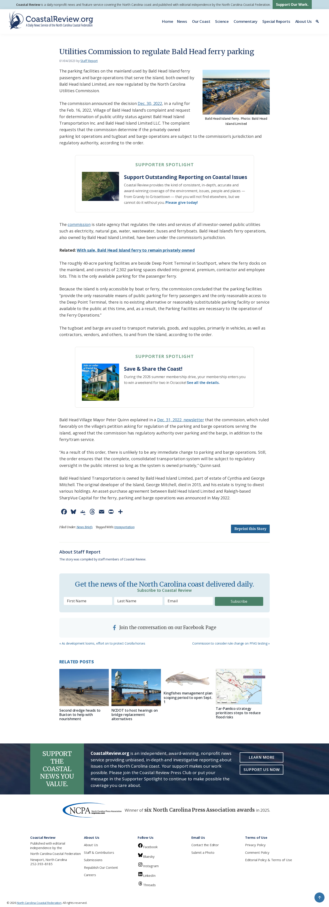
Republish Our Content (101, 867)
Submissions (93, 860)
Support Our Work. (292, 4)
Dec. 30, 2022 (150, 103)
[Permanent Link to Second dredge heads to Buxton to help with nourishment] (84, 687)
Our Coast (201, 21)
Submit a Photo (202, 852)
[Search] (318, 21)
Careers (90, 875)
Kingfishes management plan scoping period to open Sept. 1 (188, 697)
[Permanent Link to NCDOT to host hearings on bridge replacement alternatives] (136, 687)
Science (222, 21)
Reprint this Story (250, 529)
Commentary (245, 21)
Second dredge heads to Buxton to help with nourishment (79, 714)
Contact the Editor (205, 845)
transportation (124, 527)
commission (79, 224)
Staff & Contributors (99, 852)
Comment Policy (257, 852)
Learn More (262, 757)
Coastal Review (28, 4)
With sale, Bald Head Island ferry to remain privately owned (135, 250)
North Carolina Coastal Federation (55, 853)
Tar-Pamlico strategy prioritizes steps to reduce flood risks (238, 713)
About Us (303, 21)
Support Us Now (262, 769)
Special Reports (276, 21)
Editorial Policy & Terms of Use (268, 860)
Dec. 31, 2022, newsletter (180, 419)
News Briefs (85, 527)
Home (167, 21)
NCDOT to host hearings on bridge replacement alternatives (134, 714)
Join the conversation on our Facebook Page (167, 627)
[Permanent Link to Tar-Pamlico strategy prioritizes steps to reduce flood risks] (240, 686)
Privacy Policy (255, 845)
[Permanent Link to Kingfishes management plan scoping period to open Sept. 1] (188, 679)
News (182, 21)
